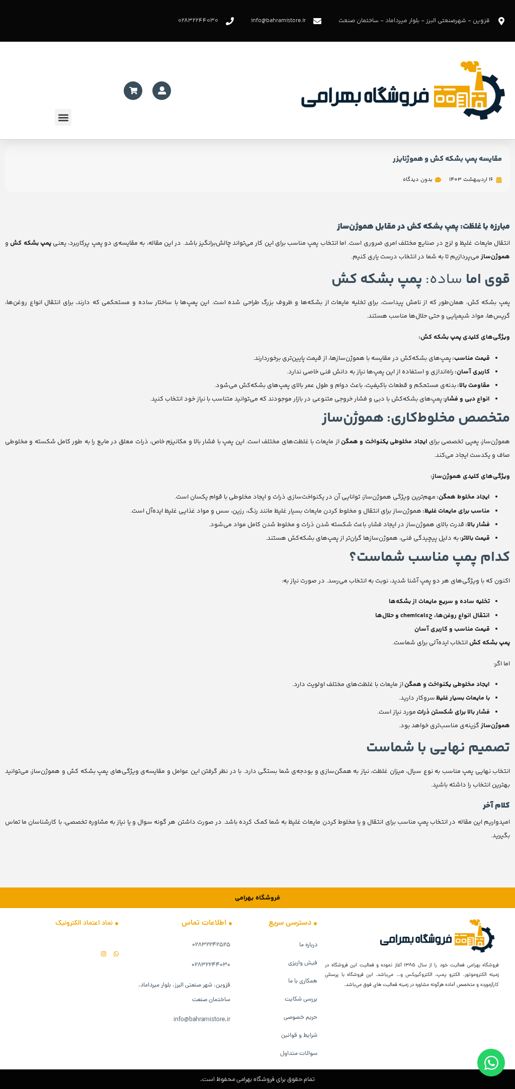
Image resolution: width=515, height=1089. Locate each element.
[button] (63, 117)
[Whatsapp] (116, 954)
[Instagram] (104, 954)
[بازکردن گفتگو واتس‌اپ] (491, 1062)
